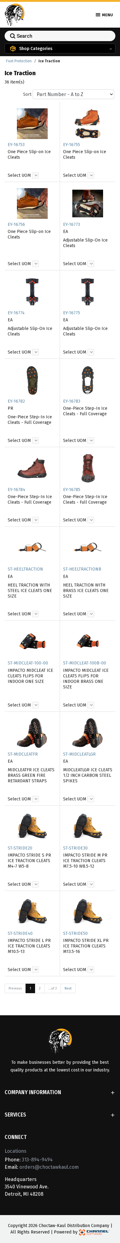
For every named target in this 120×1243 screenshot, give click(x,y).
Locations (15, 1151)
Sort (27, 94)
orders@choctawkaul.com (49, 1167)
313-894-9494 (37, 1160)
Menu (107, 15)
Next (68, 988)
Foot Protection (19, 61)
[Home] (15, 14)
